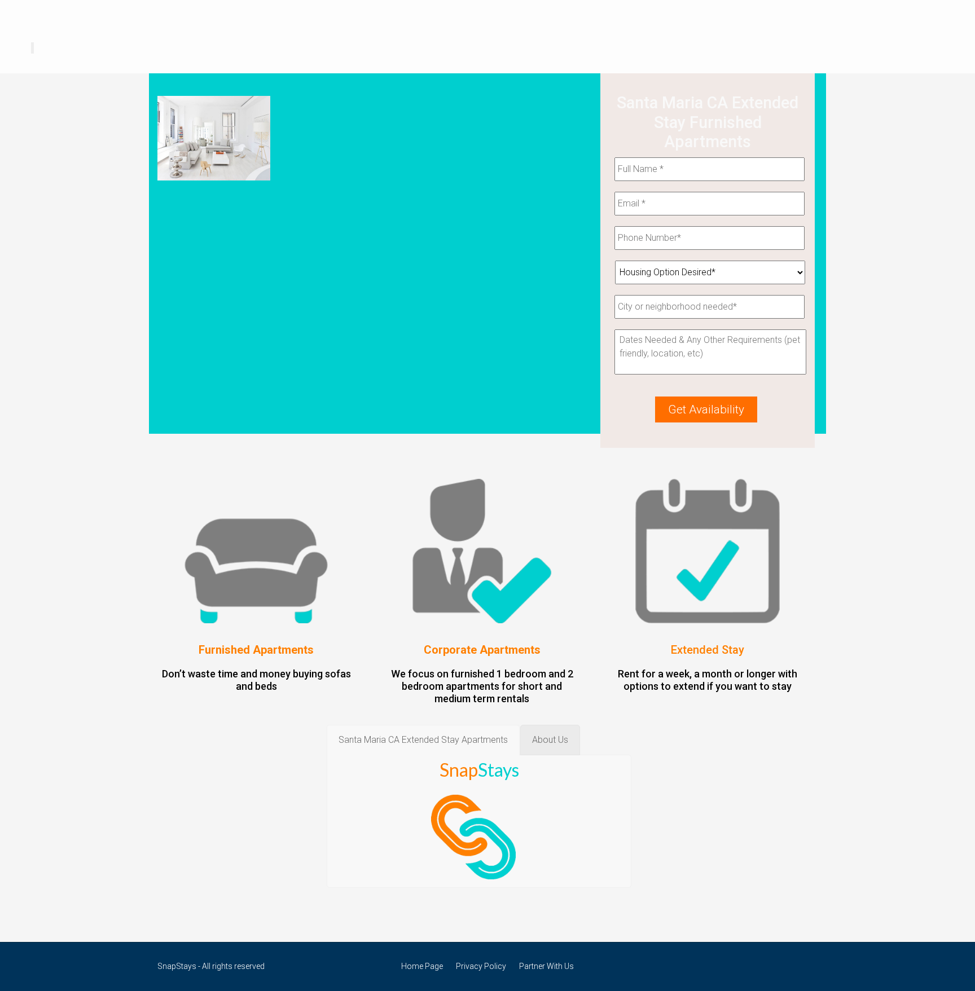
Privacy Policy (481, 966)
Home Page (422, 966)
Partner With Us (546, 966)
